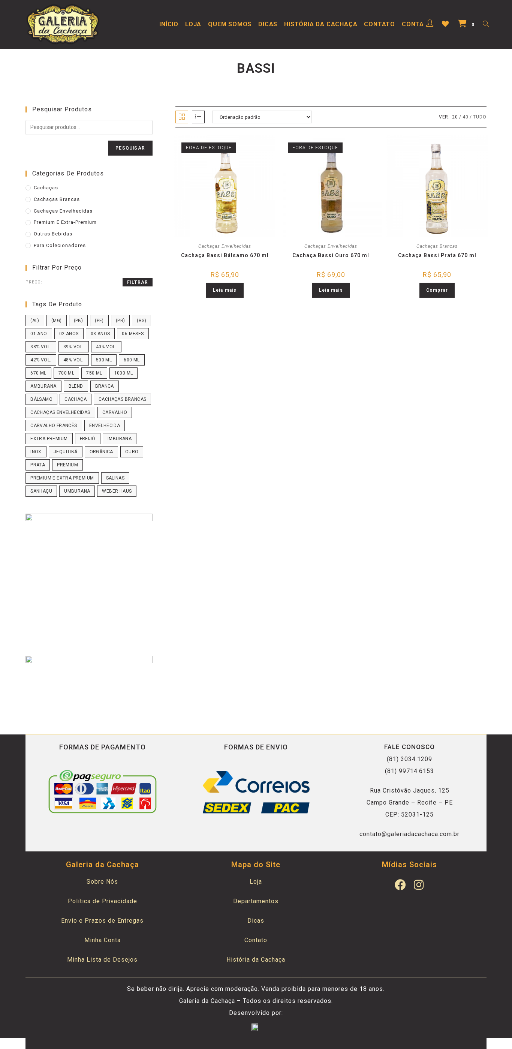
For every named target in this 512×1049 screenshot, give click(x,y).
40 (466, 117)
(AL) (34, 320)
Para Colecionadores (60, 245)
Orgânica (101, 451)
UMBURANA (77, 491)
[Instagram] (419, 885)
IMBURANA (120, 438)
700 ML (66, 373)
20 (455, 117)
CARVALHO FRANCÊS (53, 425)
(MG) (56, 320)
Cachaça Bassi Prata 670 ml (437, 255)
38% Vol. (40, 346)
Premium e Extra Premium (62, 478)
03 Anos (100, 333)
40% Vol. (106, 346)
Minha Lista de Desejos (102, 959)
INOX (36, 451)
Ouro (132, 451)
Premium (67, 465)
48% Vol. (73, 360)
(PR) (120, 320)
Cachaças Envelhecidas (224, 246)
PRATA (37, 465)
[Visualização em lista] (198, 117)
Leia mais (225, 290)
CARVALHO (114, 412)
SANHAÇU (41, 491)
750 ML (94, 373)
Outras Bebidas (53, 234)
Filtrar (137, 282)
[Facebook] (400, 885)
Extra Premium (48, 438)
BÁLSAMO (41, 399)
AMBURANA (43, 386)
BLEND (76, 386)
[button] (226, 145)
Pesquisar (130, 148)
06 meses (133, 333)
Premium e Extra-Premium (65, 222)
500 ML (104, 360)
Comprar (437, 290)
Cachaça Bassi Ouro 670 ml (330, 255)
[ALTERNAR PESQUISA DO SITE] (485, 24)
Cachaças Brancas (437, 246)
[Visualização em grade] (181, 117)
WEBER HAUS (117, 491)
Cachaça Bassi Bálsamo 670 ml (225, 255)
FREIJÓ (88, 438)
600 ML (131, 360)
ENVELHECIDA (104, 425)
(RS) (141, 320)
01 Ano (38, 333)
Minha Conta (102, 940)
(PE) (99, 320)
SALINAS (115, 478)
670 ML (38, 373)
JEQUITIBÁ (66, 451)
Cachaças (46, 187)
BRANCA (104, 386)
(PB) (78, 320)
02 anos (69, 333)
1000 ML (123, 373)
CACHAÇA (75, 399)
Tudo (480, 117)
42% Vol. (40, 360)
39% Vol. (73, 346)
